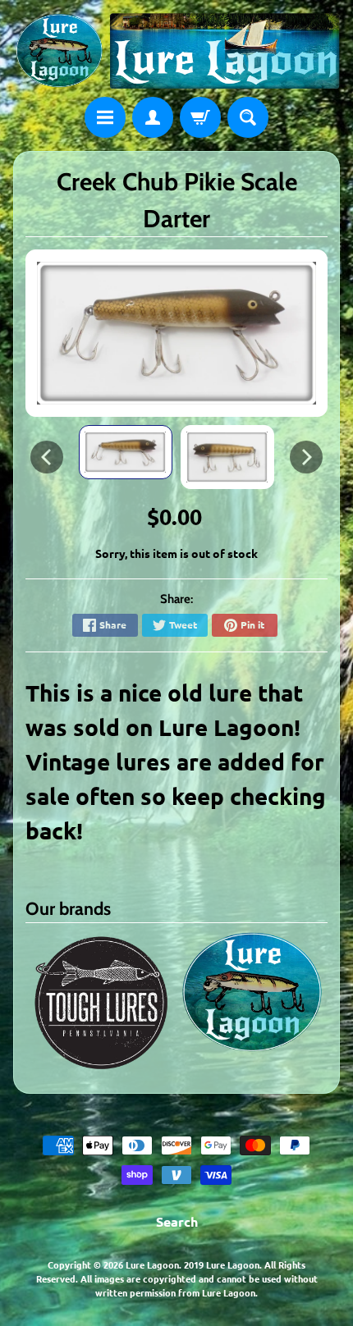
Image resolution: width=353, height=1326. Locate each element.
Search (177, 1221)
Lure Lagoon (152, 1264)
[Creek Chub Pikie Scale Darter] (125, 452)
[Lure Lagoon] (176, 51)
